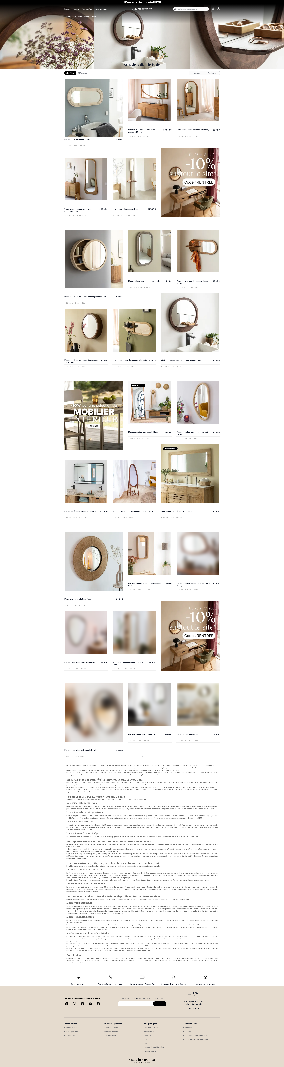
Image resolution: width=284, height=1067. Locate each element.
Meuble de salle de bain (80, 17)
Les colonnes (198, 934)
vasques (115, 936)
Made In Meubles (117, 750)
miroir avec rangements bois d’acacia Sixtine (86, 912)
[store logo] (142, 8)
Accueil (67, 17)
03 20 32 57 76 (189, 1007)
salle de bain (109, 775)
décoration (181, 865)
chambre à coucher (156, 803)
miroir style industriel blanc (79, 882)
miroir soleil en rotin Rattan (79, 896)
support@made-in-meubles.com (195, 1011)
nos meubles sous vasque (109, 934)
